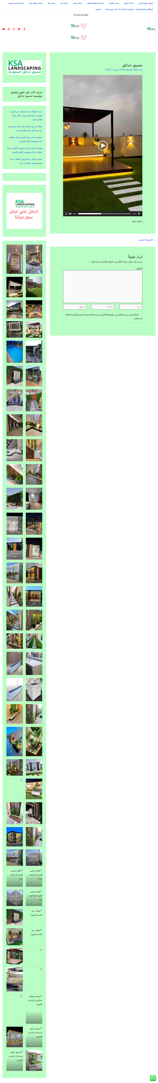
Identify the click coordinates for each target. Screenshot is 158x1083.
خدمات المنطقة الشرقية (95, 3)
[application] (102, 145)
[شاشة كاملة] (66, 213)
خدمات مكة (51, 3)
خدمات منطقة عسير (36, 3)
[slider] (104, 213)
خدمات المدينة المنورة (16, 3)
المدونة (98, 9)
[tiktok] (9, 29)
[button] (103, 146)
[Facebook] (24, 29)
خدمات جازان (77, 3)
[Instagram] (14, 29)
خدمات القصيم (114, 3)
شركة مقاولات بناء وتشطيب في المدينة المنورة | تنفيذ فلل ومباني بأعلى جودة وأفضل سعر (26, 115)
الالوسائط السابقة (146, 240)
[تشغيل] (139, 213)
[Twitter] (19, 29)
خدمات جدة (64, 3)
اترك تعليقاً (138, 69)
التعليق (138, 268)
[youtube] (3, 29)
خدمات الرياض (129, 3)
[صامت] (70, 213)
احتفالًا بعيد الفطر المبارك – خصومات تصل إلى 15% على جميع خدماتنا (129, 9)
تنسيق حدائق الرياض (146, 3)
